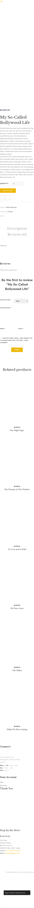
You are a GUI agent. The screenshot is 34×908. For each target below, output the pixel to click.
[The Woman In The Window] (17, 460)
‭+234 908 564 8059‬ (13, 851)
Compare (7, 198)
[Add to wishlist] (2, 198)
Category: (3, 211)
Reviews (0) (17, 234)
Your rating (6, 300)
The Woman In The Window (17, 489)
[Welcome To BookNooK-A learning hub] (14, 9)
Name (2, 329)
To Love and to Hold (17, 549)
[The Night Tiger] (17, 400)
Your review (6, 308)
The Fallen (17, 670)
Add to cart (8, 190)
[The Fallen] (17, 639)
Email (21, 329)
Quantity (4, 183)
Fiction (10, 211)
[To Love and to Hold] (17, 519)
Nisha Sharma (11, 207)
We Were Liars (17, 608)
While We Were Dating (17, 730)
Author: (3, 207)
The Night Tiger (17, 430)
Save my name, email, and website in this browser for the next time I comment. (16, 340)
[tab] (17, 229)
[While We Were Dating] (17, 700)
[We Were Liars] (17, 579)
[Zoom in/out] (2, 904)
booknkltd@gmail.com (12, 853)
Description (17, 228)
